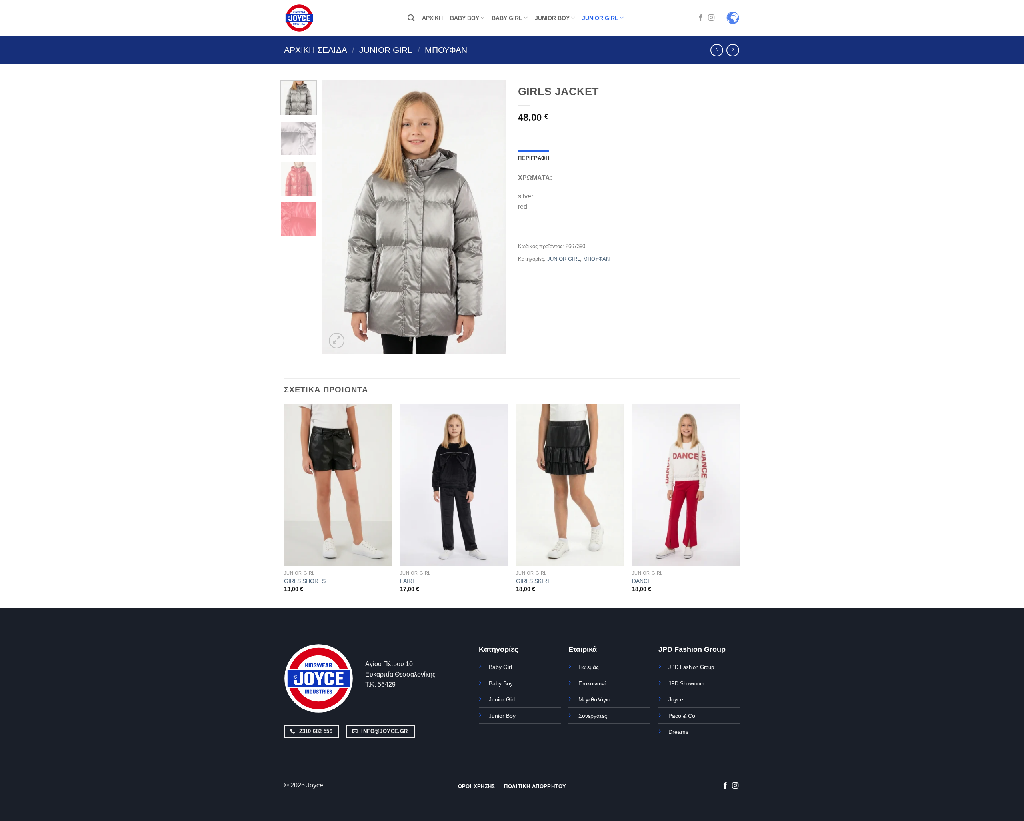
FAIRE (408, 581)
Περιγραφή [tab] (533, 158)
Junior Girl (502, 699)
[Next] (492, 217)
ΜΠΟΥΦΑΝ (446, 49)
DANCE (641, 581)
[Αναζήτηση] (411, 18)
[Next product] (716, 50)
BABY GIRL (507, 18)
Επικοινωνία (593, 683)
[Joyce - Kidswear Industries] (304, 18)
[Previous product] (732, 50)
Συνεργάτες (592, 716)
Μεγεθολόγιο (594, 699)
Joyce (675, 699)
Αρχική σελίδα (315, 49)
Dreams (678, 732)
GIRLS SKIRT (533, 581)
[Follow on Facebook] (701, 18)
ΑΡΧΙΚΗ (432, 18)
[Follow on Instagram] (711, 18)
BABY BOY (464, 18)
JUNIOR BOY (552, 18)
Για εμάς (588, 667)
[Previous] (336, 217)
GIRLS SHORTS (305, 581)
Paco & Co (681, 716)
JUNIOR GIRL (600, 18)
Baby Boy (501, 683)
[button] (336, 340)
